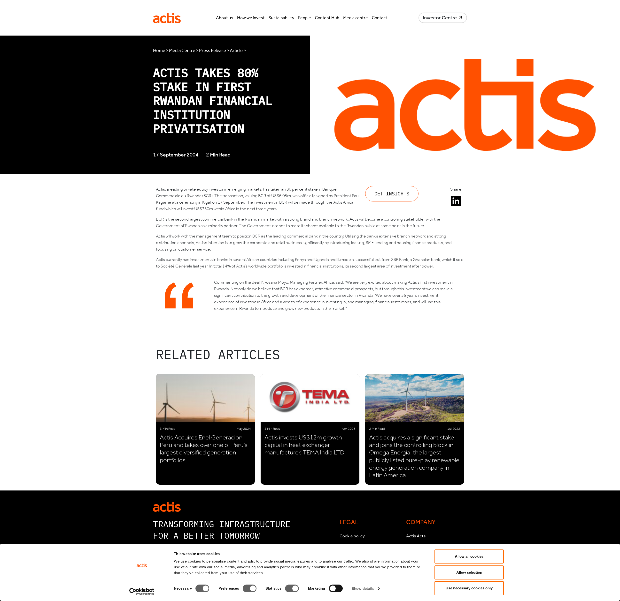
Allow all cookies (469, 556)
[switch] (249, 588)
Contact (379, 17)
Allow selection (469, 572)
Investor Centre (440, 18)
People (304, 17)
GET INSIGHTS (391, 193)
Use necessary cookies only (469, 588)
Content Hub (327, 17)
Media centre (355, 17)
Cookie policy (352, 536)
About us (224, 17)
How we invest (251, 17)
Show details (363, 588)
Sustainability (281, 17)
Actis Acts (416, 536)
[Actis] (167, 506)
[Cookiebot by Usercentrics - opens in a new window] (142, 591)
